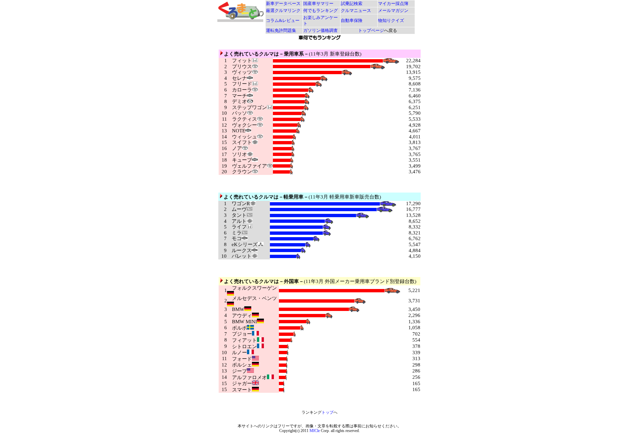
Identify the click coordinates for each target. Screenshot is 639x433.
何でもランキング (320, 10)
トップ (327, 412)
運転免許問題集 (281, 30)
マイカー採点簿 (393, 3)
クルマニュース (356, 10)
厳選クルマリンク (283, 10)
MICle (315, 430)
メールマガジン (393, 10)
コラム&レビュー (283, 20)
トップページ (371, 30)
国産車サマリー (318, 3)
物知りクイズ (391, 20)
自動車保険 (351, 20)
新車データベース (283, 3)
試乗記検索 (351, 3)
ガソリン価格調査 (320, 30)
